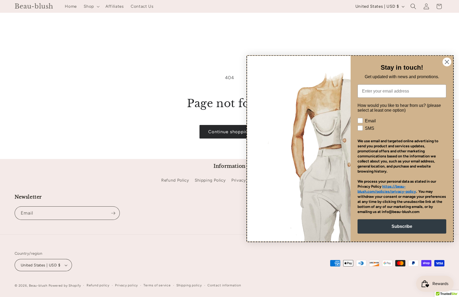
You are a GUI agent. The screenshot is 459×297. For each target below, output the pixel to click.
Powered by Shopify (65, 285)
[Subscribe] (113, 213)
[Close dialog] (447, 61)
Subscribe (402, 226)
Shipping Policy (210, 180)
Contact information (224, 285)
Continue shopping (229, 131)
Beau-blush (38, 285)
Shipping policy (189, 285)
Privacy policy (126, 285)
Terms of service (157, 285)
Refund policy (98, 285)
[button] (91, 6)
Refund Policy (175, 180)
